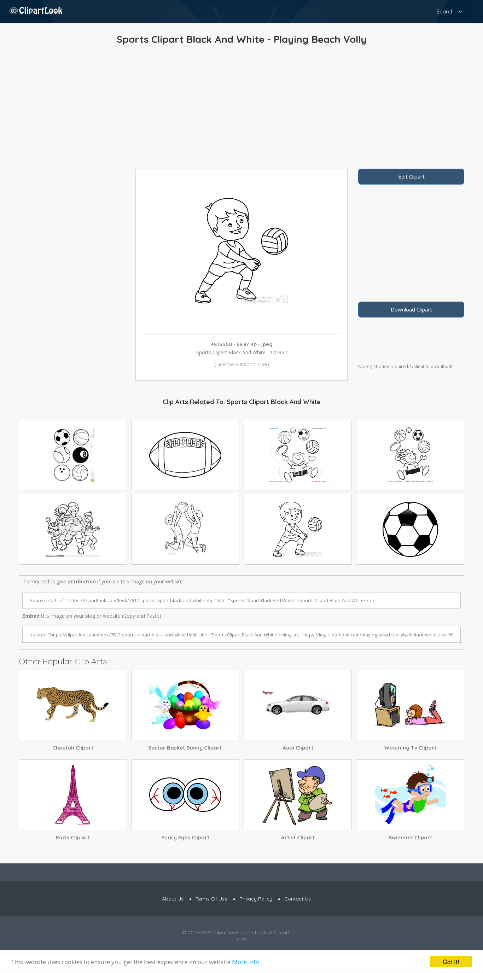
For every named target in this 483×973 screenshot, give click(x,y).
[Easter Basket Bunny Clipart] (185, 705)
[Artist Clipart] (298, 794)
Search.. (446, 11)
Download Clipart (411, 309)
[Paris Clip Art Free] (73, 794)
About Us (173, 899)
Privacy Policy (255, 899)
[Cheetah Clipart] (73, 705)
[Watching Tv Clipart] (410, 705)
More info (245, 962)
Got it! (451, 961)
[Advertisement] (241, 108)
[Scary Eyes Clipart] (185, 794)
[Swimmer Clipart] (410, 794)
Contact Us (297, 899)
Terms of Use (211, 899)
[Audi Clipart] (298, 705)
